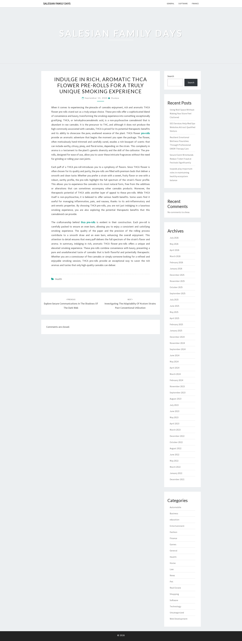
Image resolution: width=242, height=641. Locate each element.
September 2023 (177, 392)
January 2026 (176, 268)
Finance (195, 3)
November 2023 (177, 386)
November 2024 (177, 343)
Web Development (179, 618)
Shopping (174, 594)
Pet (171, 581)
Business (174, 513)
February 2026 (176, 262)
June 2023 (174, 411)
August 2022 (175, 448)
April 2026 (174, 250)
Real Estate (175, 587)
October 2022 (176, 442)
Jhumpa (115, 98)
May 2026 (174, 243)
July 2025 (174, 299)
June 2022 (174, 454)
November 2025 (177, 281)
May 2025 (174, 312)
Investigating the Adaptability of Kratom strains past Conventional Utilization (130, 303)
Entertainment (177, 525)
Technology (175, 606)
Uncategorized (177, 612)
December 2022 (177, 436)
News (172, 575)
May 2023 (174, 417)
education (174, 519)
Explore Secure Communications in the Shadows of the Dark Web (71, 303)
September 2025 (177, 293)
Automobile (175, 507)
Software (183, 3)
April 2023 (174, 423)
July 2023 (174, 405)
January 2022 (176, 473)
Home (173, 563)
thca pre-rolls (88, 222)
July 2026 (174, 237)
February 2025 (176, 324)
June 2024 (174, 355)
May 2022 (174, 460)
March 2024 (175, 374)
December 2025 (177, 274)
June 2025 (174, 305)
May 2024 (174, 361)
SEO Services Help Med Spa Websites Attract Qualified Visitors (182, 127)
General (170, 3)
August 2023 (175, 398)
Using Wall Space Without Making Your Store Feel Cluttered (182, 113)
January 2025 (176, 330)
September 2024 (177, 349)
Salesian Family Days (56, 3)
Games (173, 544)
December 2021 (177, 479)
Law (172, 569)
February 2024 (176, 380)
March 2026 (175, 256)
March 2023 (175, 429)
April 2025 (174, 318)
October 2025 (176, 287)
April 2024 (174, 367)
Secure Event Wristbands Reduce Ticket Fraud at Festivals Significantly (181, 158)
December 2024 (177, 336)
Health (58, 279)
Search (170, 76)
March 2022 (175, 466)
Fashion (173, 532)
